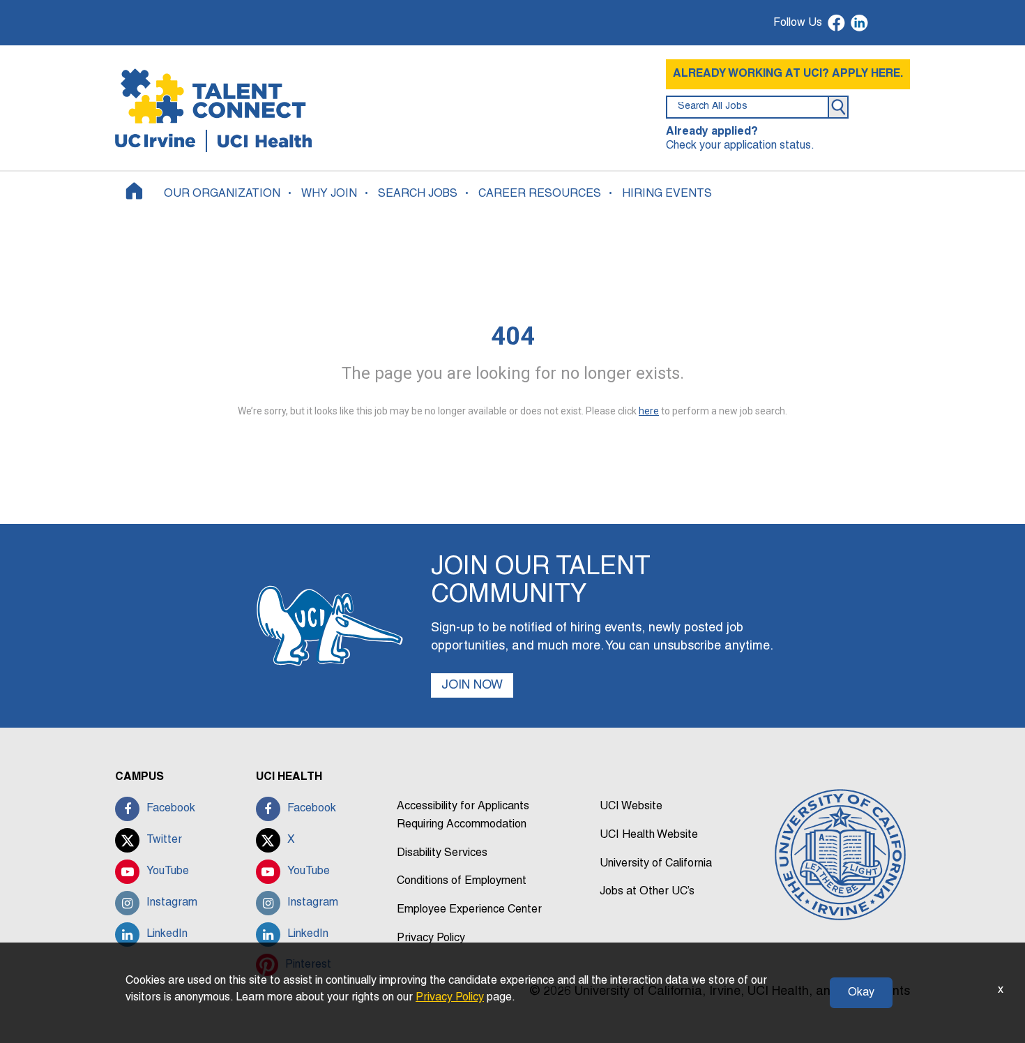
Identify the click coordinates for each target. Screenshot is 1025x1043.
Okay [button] (861, 993)
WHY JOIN (329, 194)
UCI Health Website (649, 835)
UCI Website (631, 806)
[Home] (134, 191)
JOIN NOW (472, 685)
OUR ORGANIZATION (222, 194)
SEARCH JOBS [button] (417, 194)
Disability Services (442, 853)
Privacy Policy (431, 938)
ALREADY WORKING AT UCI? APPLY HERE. (788, 74)
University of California (656, 864)
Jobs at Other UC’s (647, 891)
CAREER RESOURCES (539, 194)
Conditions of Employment (461, 881)
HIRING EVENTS (667, 194)
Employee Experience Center (469, 910)
